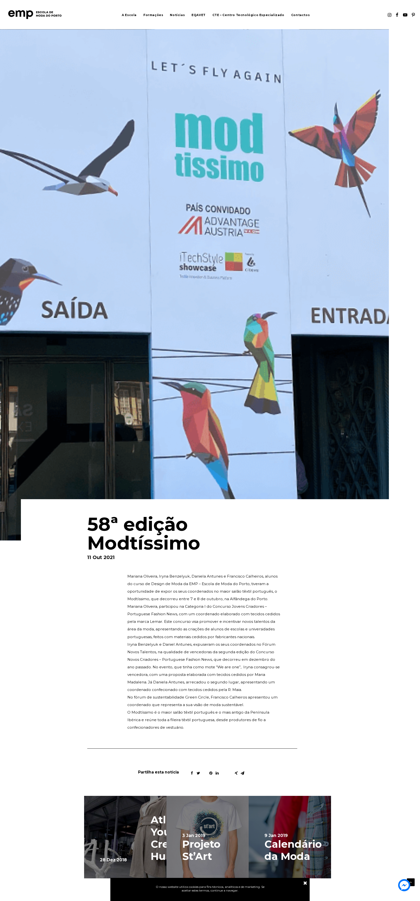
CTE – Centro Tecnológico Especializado (248, 15)
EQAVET (199, 15)
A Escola (129, 15)
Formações (153, 15)
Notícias (177, 15)
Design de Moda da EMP (174, 583)
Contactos (300, 15)
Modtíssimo (138, 599)
